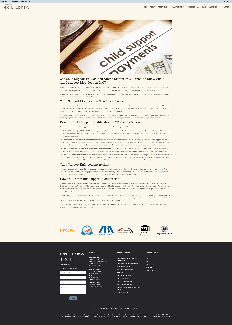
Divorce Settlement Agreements (127, 263)
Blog (147, 261)
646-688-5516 (98, 279)
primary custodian (114, 151)
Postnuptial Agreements (125, 269)
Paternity (120, 272)
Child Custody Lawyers (124, 281)
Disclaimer (149, 267)
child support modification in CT (154, 94)
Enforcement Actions (124, 275)
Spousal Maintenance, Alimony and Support (128, 288)
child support (94, 118)
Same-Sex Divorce (123, 278)
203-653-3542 (87, 207)
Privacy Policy (150, 270)
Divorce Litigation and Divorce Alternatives (127, 260)
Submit (73, 298)
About (148, 258)
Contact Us (149, 264)
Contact (62, 204)
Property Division (122, 292)
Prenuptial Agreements (124, 266)
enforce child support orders (158, 172)
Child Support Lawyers (124, 284)
